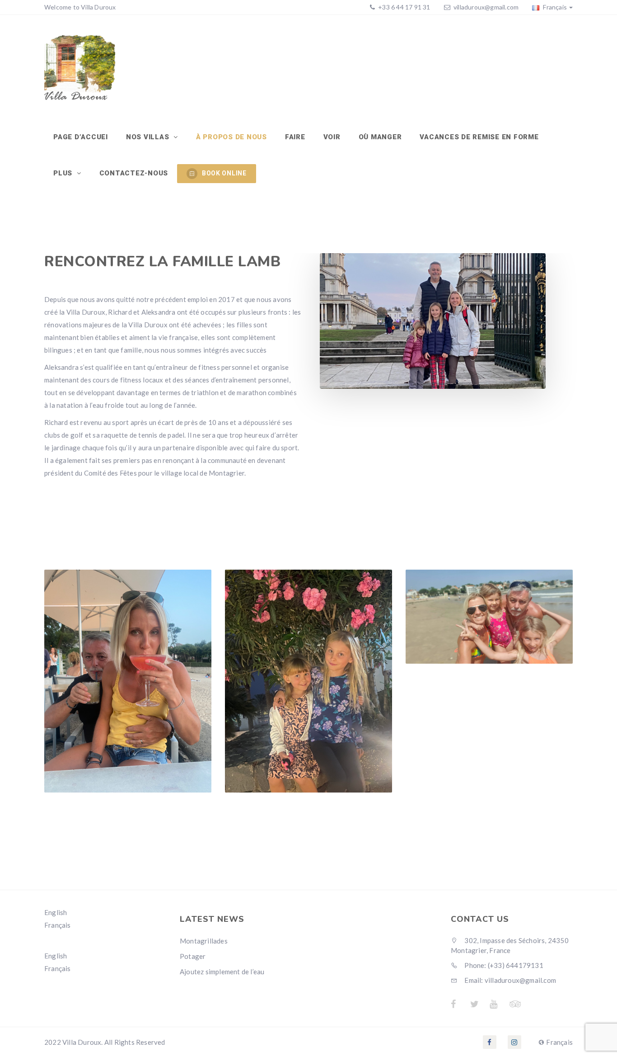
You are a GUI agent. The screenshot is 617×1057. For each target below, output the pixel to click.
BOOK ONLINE (224, 173)
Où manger (380, 137)
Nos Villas (148, 137)
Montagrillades (204, 941)
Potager (193, 956)
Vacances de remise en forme (479, 137)
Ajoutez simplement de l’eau (222, 971)
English (55, 912)
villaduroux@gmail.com (486, 7)
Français (554, 7)
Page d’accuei (80, 137)
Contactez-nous (133, 173)
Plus (64, 173)
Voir (332, 137)
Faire (295, 137)
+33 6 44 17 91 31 (403, 7)
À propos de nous (231, 137)
